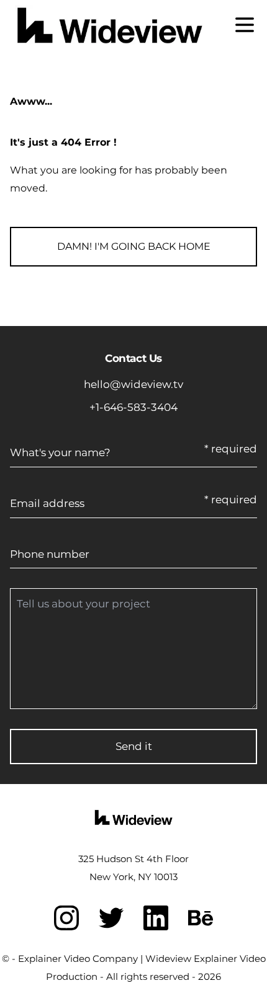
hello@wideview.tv (133, 384)
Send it (133, 746)
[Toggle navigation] (244, 24)
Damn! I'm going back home (133, 246)
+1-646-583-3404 (133, 407)
